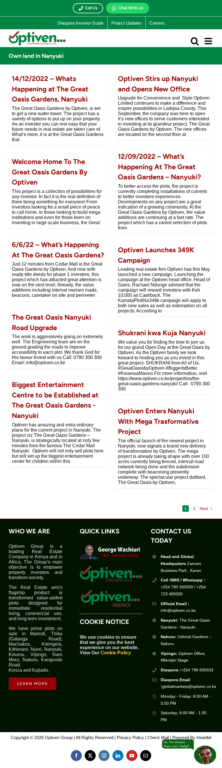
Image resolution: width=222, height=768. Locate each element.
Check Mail (158, 737)
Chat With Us (131, 7)
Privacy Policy (130, 737)
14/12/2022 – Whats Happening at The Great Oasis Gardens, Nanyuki (50, 88)
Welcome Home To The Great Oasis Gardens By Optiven (50, 171)
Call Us (91, 7)
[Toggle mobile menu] (209, 41)
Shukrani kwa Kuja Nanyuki (162, 333)
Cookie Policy (116, 652)
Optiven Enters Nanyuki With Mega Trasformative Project (158, 421)
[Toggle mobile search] (195, 41)
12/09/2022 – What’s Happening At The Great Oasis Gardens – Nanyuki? (159, 166)
